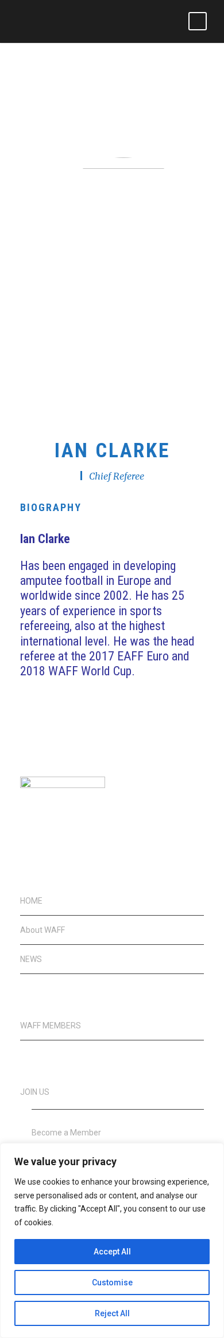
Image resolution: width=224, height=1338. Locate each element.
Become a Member (66, 1132)
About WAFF (42, 930)
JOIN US (34, 1091)
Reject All (112, 1313)
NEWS (31, 959)
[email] (102, 400)
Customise (112, 1282)
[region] (112, 1240)
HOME (31, 900)
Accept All (112, 1251)
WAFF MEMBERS (50, 1025)
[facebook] (122, 400)
